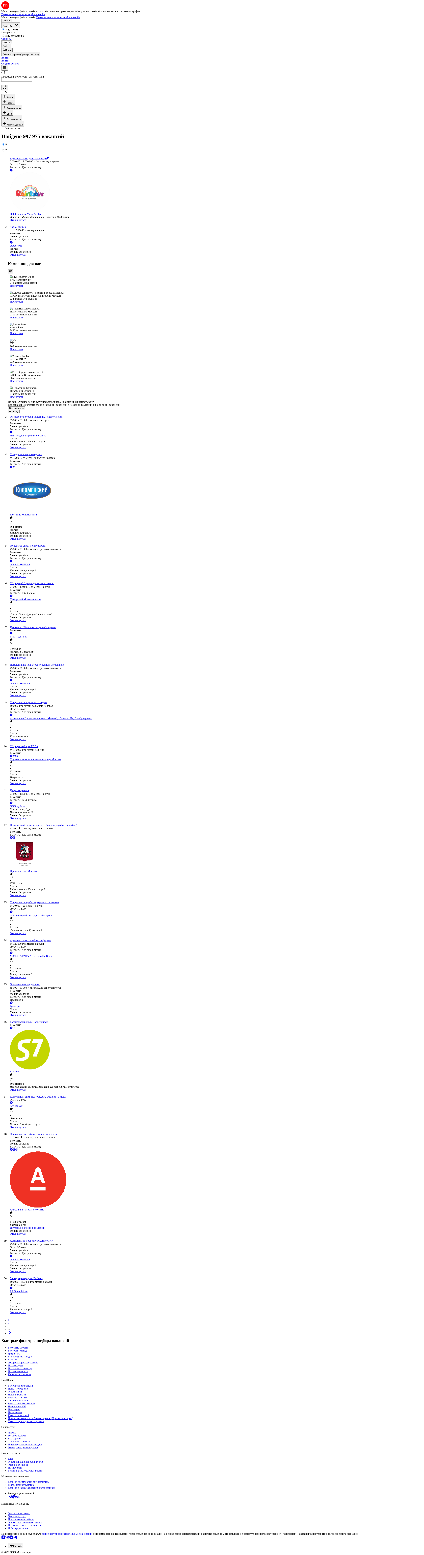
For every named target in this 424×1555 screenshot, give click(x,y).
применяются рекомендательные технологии (67, 1533)
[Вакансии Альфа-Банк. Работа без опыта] (215, 1179)
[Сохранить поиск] (4, 87)
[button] (5, 57)
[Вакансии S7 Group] (215, 1050)
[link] (7, 50)
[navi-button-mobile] (4, 68)
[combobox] (16, 80)
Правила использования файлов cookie (58, 17)
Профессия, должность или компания (22, 76)
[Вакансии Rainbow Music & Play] (215, 192)
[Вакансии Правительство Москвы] (215, 854)
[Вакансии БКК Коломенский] (215, 491)
